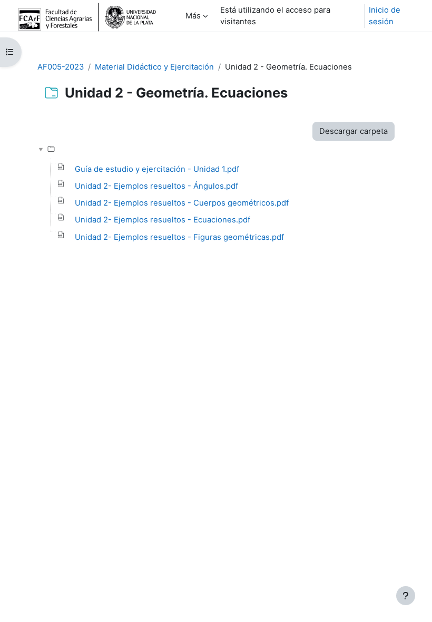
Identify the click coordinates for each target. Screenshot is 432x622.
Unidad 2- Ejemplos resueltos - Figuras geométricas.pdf (179, 237)
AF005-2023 (60, 67)
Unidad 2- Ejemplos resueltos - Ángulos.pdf (156, 186)
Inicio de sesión (384, 15)
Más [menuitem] (193, 16)
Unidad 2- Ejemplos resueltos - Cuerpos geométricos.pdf (182, 203)
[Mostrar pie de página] (405, 595)
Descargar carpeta (353, 131)
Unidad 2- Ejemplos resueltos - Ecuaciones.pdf (162, 220)
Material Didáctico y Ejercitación (154, 67)
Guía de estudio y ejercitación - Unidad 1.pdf (157, 169)
